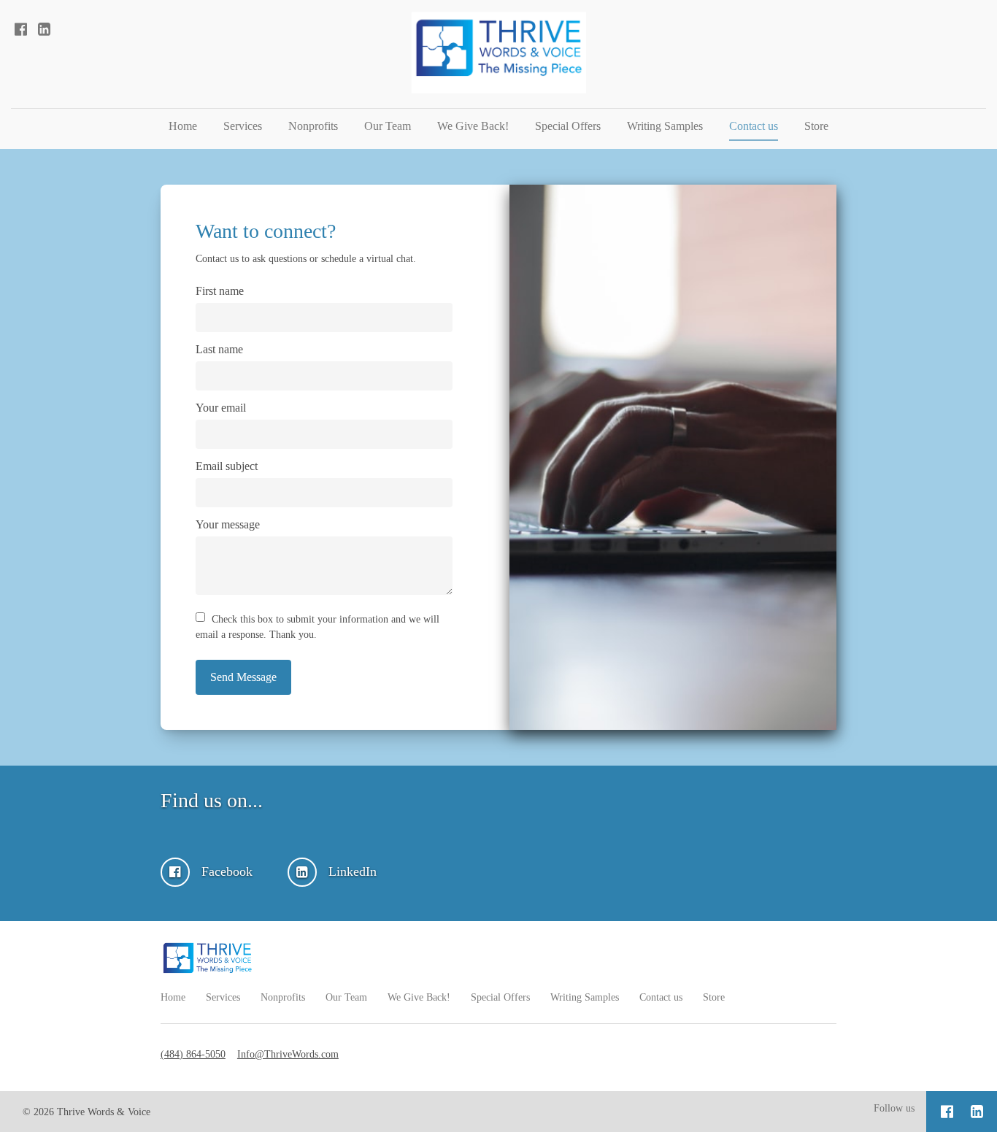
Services (242, 126)
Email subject (227, 466)
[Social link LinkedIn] (43, 29)
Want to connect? (266, 231)
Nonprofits (313, 126)
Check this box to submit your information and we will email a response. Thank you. (317, 627)
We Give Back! (473, 126)
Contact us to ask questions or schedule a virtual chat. (306, 258)
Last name (219, 349)
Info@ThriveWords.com (288, 1054)
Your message (228, 524)
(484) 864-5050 (193, 1054)
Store (816, 126)
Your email (221, 407)
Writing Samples (665, 126)
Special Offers (568, 126)
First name (220, 291)
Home (183, 126)
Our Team (387, 126)
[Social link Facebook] (20, 29)
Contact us (753, 126)
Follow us (894, 1108)
